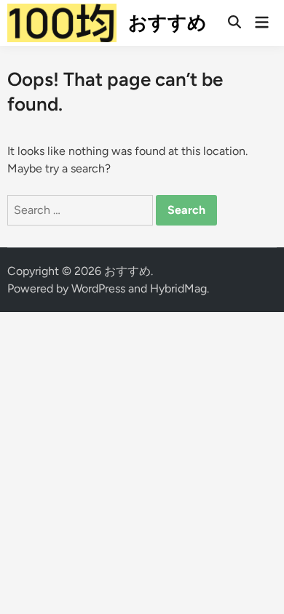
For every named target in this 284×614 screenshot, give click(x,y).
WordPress (98, 288)
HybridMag (178, 288)
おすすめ (167, 22)
